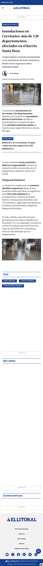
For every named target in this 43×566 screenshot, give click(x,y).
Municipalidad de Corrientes (13, 286)
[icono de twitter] (12, 554)
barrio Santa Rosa (9, 281)
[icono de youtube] (7, 554)
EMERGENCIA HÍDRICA (10, 24)
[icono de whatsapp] (24, 554)
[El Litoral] (21, 8)
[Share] (38, 551)
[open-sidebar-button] (3, 8)
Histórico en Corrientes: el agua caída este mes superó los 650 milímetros (18, 145)
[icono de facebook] (18, 554)
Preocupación (7, 138)
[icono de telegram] (30, 554)
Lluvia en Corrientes (27, 281)
